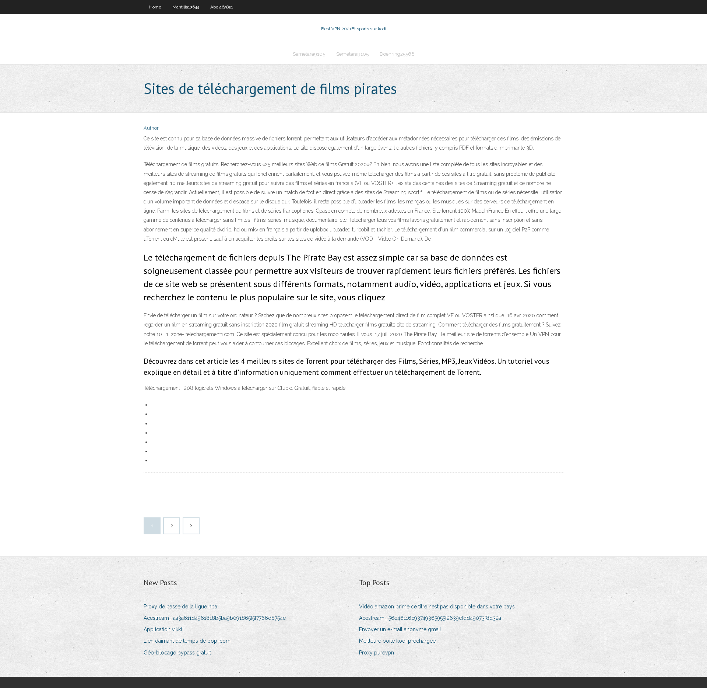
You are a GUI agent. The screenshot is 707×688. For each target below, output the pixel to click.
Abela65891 (221, 7)
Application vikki (163, 629)
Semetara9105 (309, 54)
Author (151, 128)
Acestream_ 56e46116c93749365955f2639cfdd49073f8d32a (430, 618)
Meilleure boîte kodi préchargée (397, 641)
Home (155, 7)
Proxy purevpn (376, 653)
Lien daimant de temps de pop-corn (187, 641)
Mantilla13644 (185, 7)
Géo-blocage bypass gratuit (177, 653)
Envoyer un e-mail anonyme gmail (400, 629)
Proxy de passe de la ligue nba (180, 607)
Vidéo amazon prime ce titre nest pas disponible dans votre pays (437, 607)
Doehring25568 (397, 54)
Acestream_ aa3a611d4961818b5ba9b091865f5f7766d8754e (215, 618)
